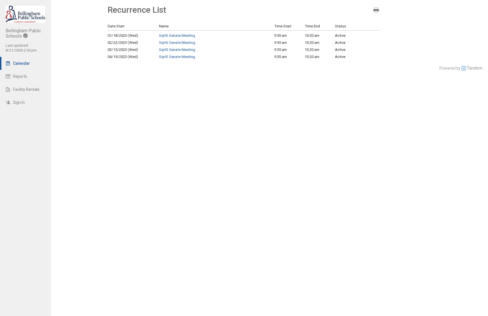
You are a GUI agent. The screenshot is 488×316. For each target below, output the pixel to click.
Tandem (474, 68)
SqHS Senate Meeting (177, 35)
